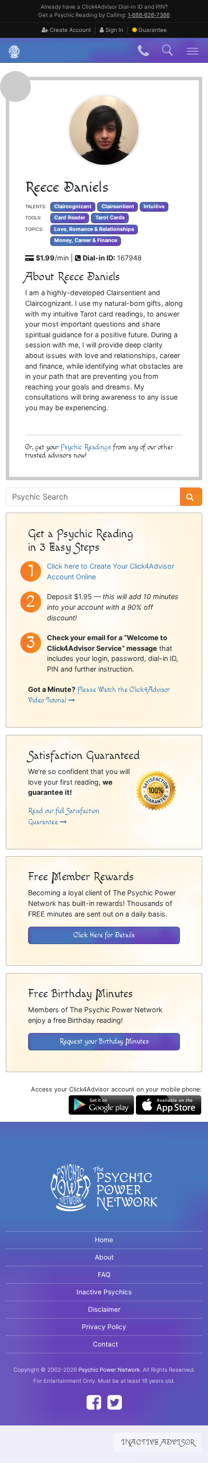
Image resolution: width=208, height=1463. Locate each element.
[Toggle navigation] (192, 50)
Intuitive (154, 206)
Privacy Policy (104, 1327)
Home (104, 1240)
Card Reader (69, 218)
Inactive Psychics (104, 1292)
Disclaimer (104, 1309)
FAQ (104, 1274)
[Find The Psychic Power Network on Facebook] (94, 1402)
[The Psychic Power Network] (10, 50)
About (104, 1257)
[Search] (191, 497)
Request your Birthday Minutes (104, 1041)
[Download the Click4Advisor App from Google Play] (101, 1104)
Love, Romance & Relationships (94, 229)
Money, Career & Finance (85, 240)
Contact (105, 1344)
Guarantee (152, 30)
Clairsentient (118, 206)
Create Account (69, 30)
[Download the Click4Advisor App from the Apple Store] (168, 1104)
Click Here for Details (104, 935)
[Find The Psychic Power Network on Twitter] (114, 1402)
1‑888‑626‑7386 (149, 15)
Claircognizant (72, 206)
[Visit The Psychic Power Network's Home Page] (104, 1195)
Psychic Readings (85, 447)
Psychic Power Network (109, 1369)
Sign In (113, 30)
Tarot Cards (110, 218)
